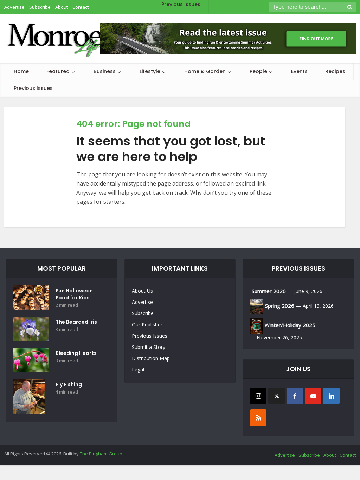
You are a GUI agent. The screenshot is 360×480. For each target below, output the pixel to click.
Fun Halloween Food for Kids (74, 294)
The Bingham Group (101, 453)
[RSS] (258, 417)
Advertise (142, 302)
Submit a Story (148, 347)
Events (299, 71)
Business (105, 71)
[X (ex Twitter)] (276, 396)
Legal (138, 369)
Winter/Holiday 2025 (290, 325)
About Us (142, 290)
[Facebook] (295, 396)
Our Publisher (147, 324)
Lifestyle (150, 71)
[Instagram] (258, 396)
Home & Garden (205, 71)
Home (21, 71)
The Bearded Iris (76, 321)
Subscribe (143, 313)
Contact (348, 455)
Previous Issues (33, 88)
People (258, 71)
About (329, 455)
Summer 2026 (269, 290)
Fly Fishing (69, 384)
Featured (58, 71)
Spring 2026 (279, 305)
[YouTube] (313, 396)
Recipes (335, 71)
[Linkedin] (331, 396)
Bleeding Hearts (76, 353)
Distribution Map (151, 358)
